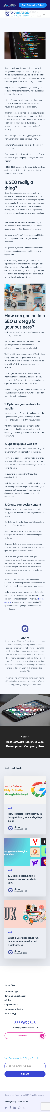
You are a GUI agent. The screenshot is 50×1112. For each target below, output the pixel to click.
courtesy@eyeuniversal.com (25, 1027)
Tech (10, 808)
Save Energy (10, 1013)
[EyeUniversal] (25, 14)
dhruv (25, 638)
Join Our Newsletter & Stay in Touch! (21, 1058)
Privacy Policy (10, 1101)
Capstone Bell (11, 1005)
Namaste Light (11, 992)
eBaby (7, 1000)
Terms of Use (23, 1101)
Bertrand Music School (15, 996)
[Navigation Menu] (44, 14)
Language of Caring (13, 1009)
